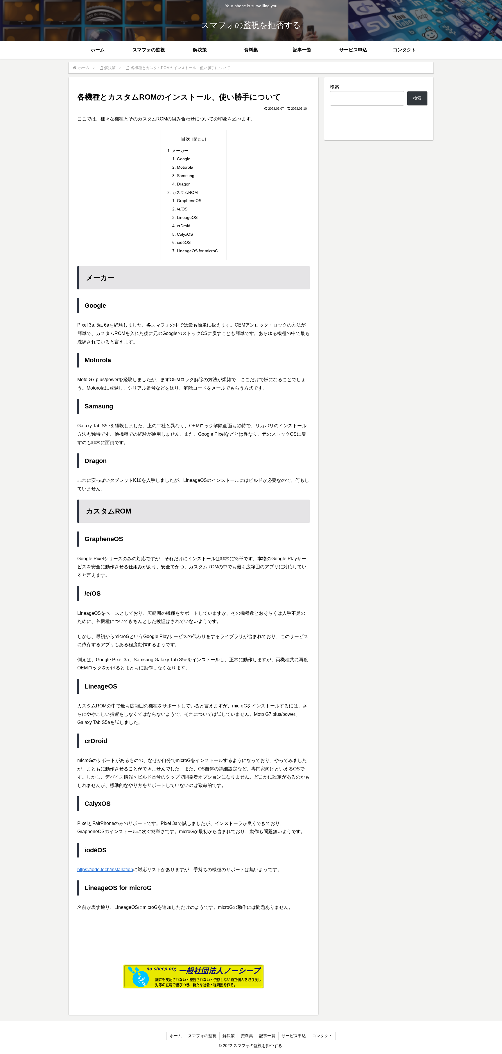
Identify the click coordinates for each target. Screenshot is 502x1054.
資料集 (247, 1035)
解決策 (229, 1035)
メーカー (180, 150)
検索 (334, 86)
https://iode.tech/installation (105, 869)
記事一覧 (267, 1035)
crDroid (183, 226)
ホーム (176, 1035)
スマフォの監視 (202, 1035)
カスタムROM (185, 192)
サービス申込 (294, 1035)
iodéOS (184, 242)
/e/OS (182, 209)
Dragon (184, 184)
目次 (185, 138)
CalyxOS (185, 234)
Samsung (185, 175)
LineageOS (187, 217)
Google (183, 158)
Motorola (185, 167)
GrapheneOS (189, 200)
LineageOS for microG (197, 250)
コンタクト (322, 1035)
